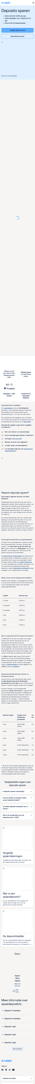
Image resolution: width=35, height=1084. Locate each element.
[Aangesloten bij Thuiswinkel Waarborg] (26, 386)
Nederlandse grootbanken (21, 568)
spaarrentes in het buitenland (12, 556)
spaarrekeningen (12, 664)
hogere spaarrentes (26, 562)
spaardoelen (27, 422)
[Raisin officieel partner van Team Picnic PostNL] (26, 365)
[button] (33, 2)
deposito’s (16, 666)
